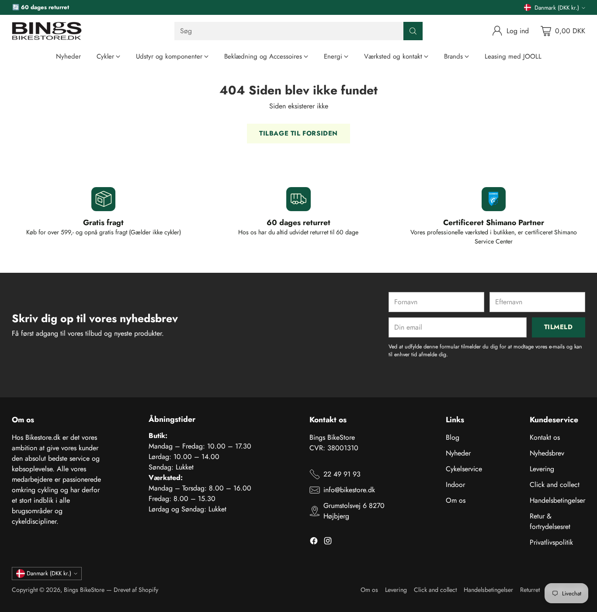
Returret (530, 589)
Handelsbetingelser (557, 500)
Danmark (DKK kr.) (557, 7)
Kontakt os (545, 437)
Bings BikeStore (84, 589)
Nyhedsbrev (547, 453)
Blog (452, 437)
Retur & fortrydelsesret (550, 521)
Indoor (455, 485)
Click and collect (555, 485)
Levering (542, 469)
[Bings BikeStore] (47, 31)
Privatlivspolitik (551, 542)
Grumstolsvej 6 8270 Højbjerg (354, 511)
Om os (455, 500)
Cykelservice (464, 469)
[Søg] (413, 31)
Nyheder (458, 453)
